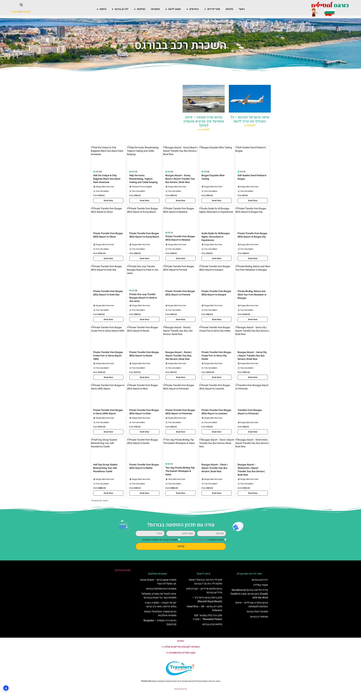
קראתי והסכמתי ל (207, 539)
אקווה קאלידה (260, 585)
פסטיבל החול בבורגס (257, 612)
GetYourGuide (122, 570)
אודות (180, 641)
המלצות (141, 9)
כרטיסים (194, 9)
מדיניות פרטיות (180, 689)
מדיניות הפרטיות (199, 539)
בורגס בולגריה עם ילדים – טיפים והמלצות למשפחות (251, 604)
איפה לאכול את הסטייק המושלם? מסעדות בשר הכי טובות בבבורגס (158, 596)
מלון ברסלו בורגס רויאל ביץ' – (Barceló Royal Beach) (207, 599)
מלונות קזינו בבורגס (212, 624)
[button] (21, 4)
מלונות (229, 9)
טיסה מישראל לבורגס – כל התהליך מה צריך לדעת (250, 119)
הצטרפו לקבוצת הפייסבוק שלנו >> (180, 647)
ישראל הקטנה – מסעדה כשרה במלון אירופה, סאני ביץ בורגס (160, 604)
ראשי (242, 9)
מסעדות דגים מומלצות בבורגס (161, 589)
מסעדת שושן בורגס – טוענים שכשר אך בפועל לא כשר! (158, 582)
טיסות (103, 9)
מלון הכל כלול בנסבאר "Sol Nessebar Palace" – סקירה (207, 617)
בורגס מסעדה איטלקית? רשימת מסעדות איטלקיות (160, 613)
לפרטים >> (250, 125)
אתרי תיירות (213, 9)
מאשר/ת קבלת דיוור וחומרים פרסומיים (160, 539)
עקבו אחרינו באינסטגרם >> (180, 653)
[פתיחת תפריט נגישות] (6, 688)
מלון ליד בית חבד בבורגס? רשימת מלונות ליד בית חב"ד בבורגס (205, 582)
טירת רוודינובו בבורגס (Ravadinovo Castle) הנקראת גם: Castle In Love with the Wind (249, 594)
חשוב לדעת (174, 9)
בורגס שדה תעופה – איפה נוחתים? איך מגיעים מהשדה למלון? (203, 121)
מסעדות (155, 9)
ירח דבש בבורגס (260, 580)
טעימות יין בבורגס (259, 617)
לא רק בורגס (121, 9)
